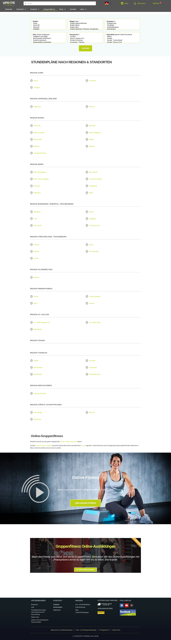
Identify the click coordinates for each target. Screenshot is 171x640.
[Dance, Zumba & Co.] (85, 38)
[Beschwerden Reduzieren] (48, 38)
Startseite (8, 9)
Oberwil (92, 146)
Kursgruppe (73, 34)
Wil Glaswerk (94, 251)
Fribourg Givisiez (40, 393)
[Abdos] (122, 36)
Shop (61, 9)
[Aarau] (48, 23)
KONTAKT (57, 601)
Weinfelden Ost (94, 374)
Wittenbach (38, 329)
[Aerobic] (122, 38)
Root (35, 303)
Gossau (36, 245)
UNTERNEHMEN (38, 601)
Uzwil (91, 245)
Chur (35, 219)
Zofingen (37, 87)
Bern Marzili (93, 172)
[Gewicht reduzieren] (48, 40)
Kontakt (73, 9)
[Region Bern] (85, 27)
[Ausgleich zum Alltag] (48, 36)
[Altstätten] (48, 29)
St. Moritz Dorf (94, 225)
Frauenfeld (93, 367)
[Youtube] (127, 605)
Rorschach (37, 225)
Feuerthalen (38, 412)
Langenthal (93, 186)
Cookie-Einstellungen (82, 612)
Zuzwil (36, 258)
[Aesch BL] (48, 25)
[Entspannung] (122, 23)
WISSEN (79, 601)
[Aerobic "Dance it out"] (122, 42)
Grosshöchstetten (95, 179)
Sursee (91, 303)
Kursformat (110, 34)
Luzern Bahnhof (94, 296)
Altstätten (37, 212)
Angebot (33, 9)
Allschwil (92, 126)
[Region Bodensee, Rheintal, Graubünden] (85, 29)
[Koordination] (122, 29)
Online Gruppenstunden (68, 441)
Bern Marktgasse (40, 172)
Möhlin (91, 139)
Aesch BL (37, 126)
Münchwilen (38, 374)
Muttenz (36, 146)
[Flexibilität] (122, 25)
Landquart (92, 219)
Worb (91, 193)
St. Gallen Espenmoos (42, 322)
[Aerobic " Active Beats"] (122, 40)
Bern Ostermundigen (41, 179)
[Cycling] (85, 36)
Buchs (91, 212)
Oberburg (37, 193)
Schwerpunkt (110, 21)
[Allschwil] (48, 27)
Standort (35, 21)
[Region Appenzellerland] (85, 23)
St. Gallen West (94, 322)
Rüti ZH (92, 412)
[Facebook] (122, 605)
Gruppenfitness (49, 9)
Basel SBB (37, 139)
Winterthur (37, 419)
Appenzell (37, 107)
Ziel (33, 34)
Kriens (36, 296)
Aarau (36, 81)
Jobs (82, 9)
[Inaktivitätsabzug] (122, 27)
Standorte (20, 9)
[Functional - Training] (85, 42)
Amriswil (92, 361)
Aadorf (36, 361)
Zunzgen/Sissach (40, 153)
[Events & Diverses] (85, 40)
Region (71, 21)
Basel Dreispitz (39, 133)
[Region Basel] (85, 25)
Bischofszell (38, 367)
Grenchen (92, 81)
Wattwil (36, 251)
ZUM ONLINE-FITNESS (85, 503)
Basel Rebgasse (95, 133)
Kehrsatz (37, 186)
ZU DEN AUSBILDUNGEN (85, 569)
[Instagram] (132, 605)
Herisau (92, 107)
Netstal (36, 277)
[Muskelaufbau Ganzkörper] (48, 42)
